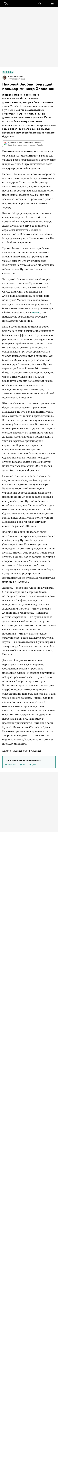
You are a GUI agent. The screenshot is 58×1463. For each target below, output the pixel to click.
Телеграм (12, 764)
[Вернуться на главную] (6, 3)
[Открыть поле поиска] (40, 3)
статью (36, 312)
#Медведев (36, 751)
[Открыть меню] (52, 3)
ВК (24, 764)
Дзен (34, 764)
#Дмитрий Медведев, (12, 751)
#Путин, (27, 751)
